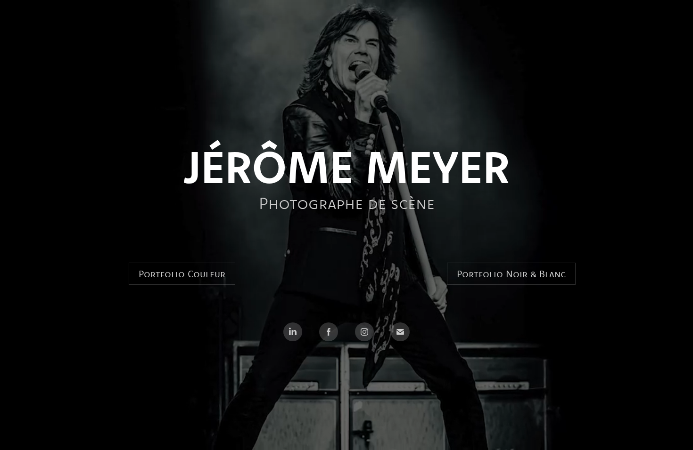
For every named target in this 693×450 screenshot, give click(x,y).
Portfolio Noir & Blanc (511, 274)
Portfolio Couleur (182, 274)
